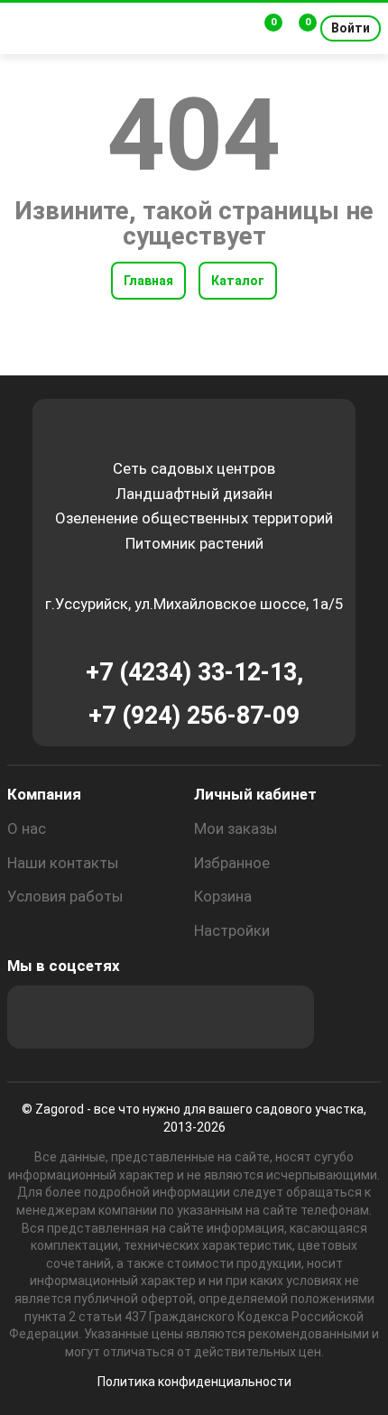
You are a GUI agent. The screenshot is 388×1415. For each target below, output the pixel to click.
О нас (26, 828)
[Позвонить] (232, 29)
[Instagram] (87, 1017)
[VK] (185, 1017)
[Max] (39, 1017)
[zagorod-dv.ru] (140, 28)
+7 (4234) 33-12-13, (194, 672)
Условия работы (65, 896)
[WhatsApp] (234, 1017)
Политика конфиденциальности (194, 1381)
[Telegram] (282, 1017)
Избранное (232, 863)
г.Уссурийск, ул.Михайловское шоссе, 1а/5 (194, 604)
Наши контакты (63, 863)
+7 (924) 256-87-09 (194, 715)
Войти (350, 28)
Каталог (237, 280)
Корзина (223, 896)
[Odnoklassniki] (136, 1017)
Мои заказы (236, 828)
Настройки (232, 930)
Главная (148, 280)
